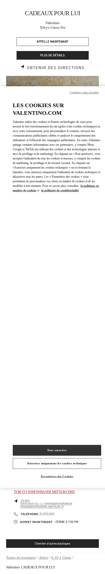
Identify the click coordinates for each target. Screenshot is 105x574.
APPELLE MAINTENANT (52, 42)
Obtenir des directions (56, 67)
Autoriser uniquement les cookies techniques (57, 463)
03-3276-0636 (47, 513)
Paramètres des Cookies (57, 476)
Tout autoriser (57, 450)
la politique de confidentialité (60, 190)
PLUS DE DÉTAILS (52, 55)
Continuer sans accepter (84, 92)
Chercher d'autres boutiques (52, 543)
